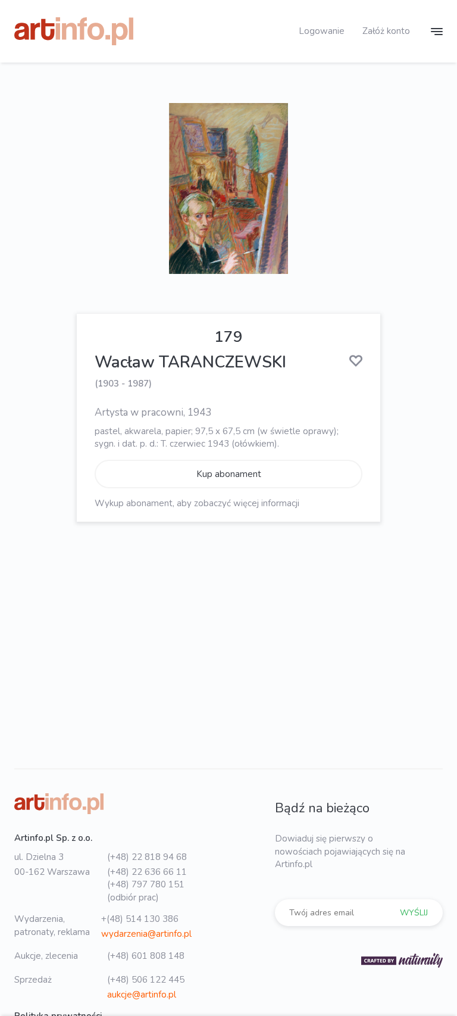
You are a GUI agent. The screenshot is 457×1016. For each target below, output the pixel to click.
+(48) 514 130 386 (140, 919)
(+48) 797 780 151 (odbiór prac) (145, 890)
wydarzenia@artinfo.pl (146, 934)
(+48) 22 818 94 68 (147, 857)
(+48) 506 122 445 (145, 980)
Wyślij (414, 912)
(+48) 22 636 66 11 (147, 872)
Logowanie (322, 31)
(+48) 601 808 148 (145, 956)
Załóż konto (386, 31)
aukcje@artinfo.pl (141, 995)
